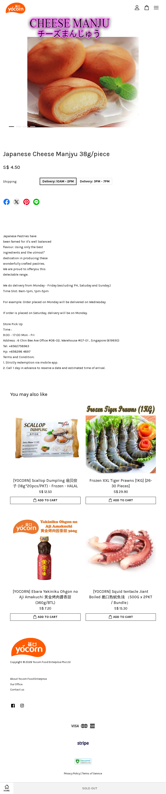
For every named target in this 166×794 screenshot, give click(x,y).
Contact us (17, 689)
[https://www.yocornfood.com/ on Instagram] (22, 707)
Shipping (10, 181)
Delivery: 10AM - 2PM (58, 181)
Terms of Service (92, 773)
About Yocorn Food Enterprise (28, 678)
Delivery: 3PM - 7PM (95, 181)
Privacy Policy (72, 773)
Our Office (16, 684)
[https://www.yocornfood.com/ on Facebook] (13, 707)
